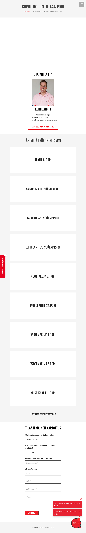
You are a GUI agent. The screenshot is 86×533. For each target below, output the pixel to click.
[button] (2, 266)
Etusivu (27, 12)
